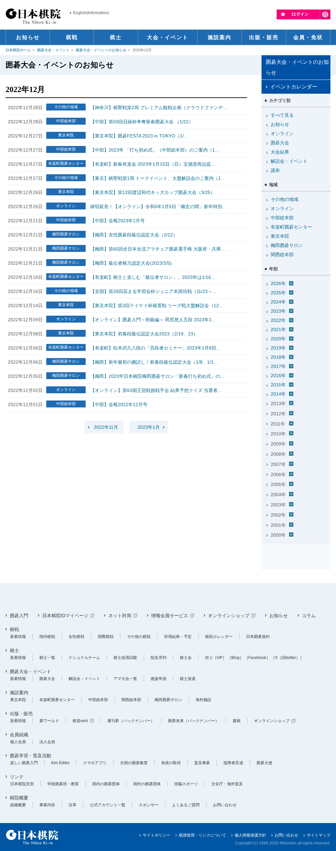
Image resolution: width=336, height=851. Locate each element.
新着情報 (18, 636)
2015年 (278, 384)
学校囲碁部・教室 (63, 784)
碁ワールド (49, 720)
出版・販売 (21, 713)
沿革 (72, 805)
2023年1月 (148, 427)
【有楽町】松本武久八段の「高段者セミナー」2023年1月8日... (155, 348)
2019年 (278, 348)
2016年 (278, 375)
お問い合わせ (225, 805)
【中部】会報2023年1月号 (117, 220)
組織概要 (18, 805)
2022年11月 (106, 427)
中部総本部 (282, 217)
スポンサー (148, 805)
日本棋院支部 (22, 784)
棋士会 (186, 657)
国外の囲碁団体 (147, 784)
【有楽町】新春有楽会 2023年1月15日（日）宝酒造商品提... (152, 164)
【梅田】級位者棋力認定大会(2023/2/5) (131, 263)
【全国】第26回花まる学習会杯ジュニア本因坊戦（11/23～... (153, 291)
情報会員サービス (169, 615)
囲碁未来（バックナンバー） (193, 720)
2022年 (278, 320)
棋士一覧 (47, 657)
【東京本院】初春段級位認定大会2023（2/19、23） (144, 333)
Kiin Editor (60, 763)
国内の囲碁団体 (106, 784)
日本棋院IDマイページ (65, 615)
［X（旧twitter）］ (287, 657)
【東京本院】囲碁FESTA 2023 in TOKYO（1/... (139, 135)
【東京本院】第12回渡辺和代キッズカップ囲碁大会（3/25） (152, 192)
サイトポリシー (156, 835)
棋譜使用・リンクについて (202, 835)
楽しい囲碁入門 (24, 763)
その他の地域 (284, 199)
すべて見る (282, 115)
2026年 (278, 283)
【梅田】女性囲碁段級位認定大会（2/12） (134, 234)
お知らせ (280, 124)
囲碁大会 (280, 142)
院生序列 (158, 657)
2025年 (278, 292)
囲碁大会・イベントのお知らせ (101, 50)
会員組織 (19, 734)
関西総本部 (282, 254)
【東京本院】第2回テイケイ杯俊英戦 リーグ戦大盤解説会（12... (156, 305)
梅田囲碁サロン (287, 245)
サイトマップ (318, 835)
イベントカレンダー (293, 86)
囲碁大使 (264, 763)
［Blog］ (235, 657)
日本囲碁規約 (258, 636)
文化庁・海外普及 (227, 784)
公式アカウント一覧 (107, 805)
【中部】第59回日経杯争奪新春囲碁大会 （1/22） (141, 121)
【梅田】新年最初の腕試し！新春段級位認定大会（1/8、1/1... (154, 362)
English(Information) (91, 13)
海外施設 (203, 699)
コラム (309, 615)
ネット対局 (119, 615)
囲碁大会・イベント (53, 50)
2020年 (278, 338)
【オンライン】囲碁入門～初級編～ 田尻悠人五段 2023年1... (153, 319)
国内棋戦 (47, 636)
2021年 (278, 329)
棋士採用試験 (125, 657)
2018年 (278, 357)
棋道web (80, 720)
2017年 (278, 366)
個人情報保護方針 (250, 835)
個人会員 (18, 742)
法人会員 (47, 742)
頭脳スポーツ (186, 784)
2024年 (278, 301)
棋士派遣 (188, 678)
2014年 (278, 394)
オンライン (282, 133)
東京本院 (280, 236)
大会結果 (280, 152)
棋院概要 (19, 797)
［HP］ (219, 657)
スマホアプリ (95, 763)
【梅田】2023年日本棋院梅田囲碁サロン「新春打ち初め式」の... (157, 376)
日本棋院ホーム (18, 50)
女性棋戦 (76, 636)
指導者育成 (233, 763)
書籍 (237, 720)
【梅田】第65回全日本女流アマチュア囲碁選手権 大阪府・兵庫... (157, 249)
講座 (275, 170)
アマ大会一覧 (125, 678)
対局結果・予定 (178, 636)
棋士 (14, 650)
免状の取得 (171, 763)
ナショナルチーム (84, 657)
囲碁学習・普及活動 (30, 755)
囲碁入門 (19, 615)
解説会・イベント (289, 161)
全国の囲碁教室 (134, 763)
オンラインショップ (228, 615)
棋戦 (14, 629)
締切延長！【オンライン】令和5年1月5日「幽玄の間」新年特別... (158, 206)
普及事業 (202, 763)
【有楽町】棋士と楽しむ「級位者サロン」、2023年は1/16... (152, 277)
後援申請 (158, 678)
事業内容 (47, 805)
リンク (17, 776)
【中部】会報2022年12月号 (118, 404)
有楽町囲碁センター (291, 227)
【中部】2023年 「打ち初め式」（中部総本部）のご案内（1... (154, 150)
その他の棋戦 (139, 636)
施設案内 (19, 692)
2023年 (278, 311)
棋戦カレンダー (219, 636)
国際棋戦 (106, 636)
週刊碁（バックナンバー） (131, 720)
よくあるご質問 (186, 805)
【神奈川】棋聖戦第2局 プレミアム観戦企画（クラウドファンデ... (158, 107)
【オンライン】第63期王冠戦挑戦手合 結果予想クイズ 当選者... (155, 390)
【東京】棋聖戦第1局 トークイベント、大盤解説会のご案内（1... (157, 178)
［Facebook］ (257, 657)
